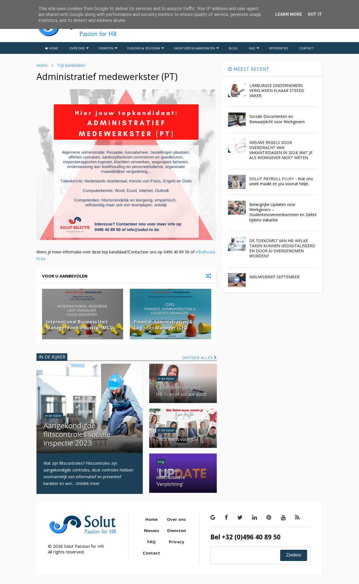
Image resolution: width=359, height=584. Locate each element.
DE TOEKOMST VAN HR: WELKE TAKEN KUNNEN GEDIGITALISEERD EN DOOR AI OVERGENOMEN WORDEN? (282, 248)
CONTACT (306, 48)
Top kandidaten (71, 65)
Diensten (176, 530)
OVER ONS (77, 48)
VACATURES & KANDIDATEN (194, 48)
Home (42, 65)
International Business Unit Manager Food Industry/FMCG (79, 325)
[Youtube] (283, 517)
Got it (315, 14)
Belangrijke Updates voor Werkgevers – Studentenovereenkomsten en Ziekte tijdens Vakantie (283, 212)
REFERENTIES (278, 48)
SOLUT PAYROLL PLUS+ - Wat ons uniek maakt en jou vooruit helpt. (281, 181)
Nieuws (151, 530)
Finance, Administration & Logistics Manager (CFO (163, 325)
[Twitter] (240, 517)
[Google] (212, 517)
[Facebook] (226, 517)
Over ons (176, 519)
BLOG (233, 48)
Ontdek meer (88, 483)
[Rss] (297, 517)
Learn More (288, 14)
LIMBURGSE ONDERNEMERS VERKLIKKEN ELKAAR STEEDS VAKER (276, 90)
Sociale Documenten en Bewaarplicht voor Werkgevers (277, 119)
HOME (53, 48)
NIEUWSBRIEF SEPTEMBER (274, 277)
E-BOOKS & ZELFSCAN (143, 48)
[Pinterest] (268, 517)
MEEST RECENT (251, 69)
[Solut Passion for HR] (77, 35)
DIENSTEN (106, 48)
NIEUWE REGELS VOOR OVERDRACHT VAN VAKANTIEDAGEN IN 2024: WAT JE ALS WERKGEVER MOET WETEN (280, 150)
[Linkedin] (254, 517)
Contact (151, 553)
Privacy (176, 541)
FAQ (252, 48)
